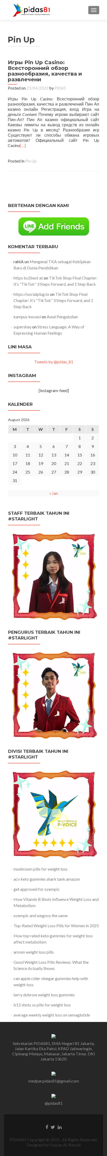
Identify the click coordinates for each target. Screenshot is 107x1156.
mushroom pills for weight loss (41, 868)
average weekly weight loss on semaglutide (52, 1014)
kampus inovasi (27, 316)
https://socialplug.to (31, 294)
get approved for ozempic (37, 889)
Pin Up (30, 160)
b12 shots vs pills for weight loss (42, 1004)
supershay (22, 326)
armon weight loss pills (34, 951)
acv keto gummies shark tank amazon (47, 879)
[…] (23, 145)
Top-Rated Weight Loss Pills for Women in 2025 (56, 925)
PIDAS (60, 87)
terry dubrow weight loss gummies (44, 994)
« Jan (53, 493)
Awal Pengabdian (62, 316)
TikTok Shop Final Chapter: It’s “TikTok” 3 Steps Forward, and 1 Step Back (53, 300)
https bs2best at (28, 277)
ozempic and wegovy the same (41, 915)
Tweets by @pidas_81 (53, 361)
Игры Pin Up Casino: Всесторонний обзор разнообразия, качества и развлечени (45, 71)
